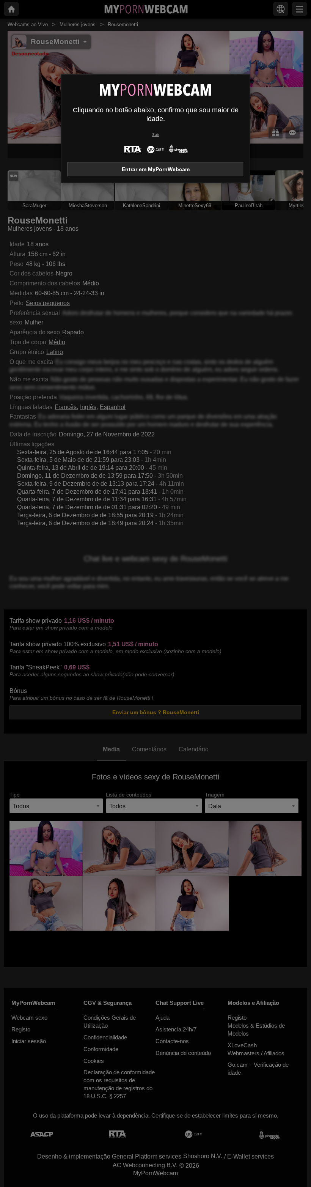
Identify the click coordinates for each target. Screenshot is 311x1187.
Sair (155, 134)
